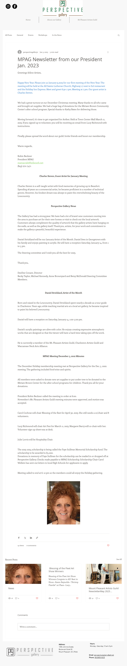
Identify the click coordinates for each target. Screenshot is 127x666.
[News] (23, 574)
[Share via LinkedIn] (31, 538)
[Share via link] (37, 538)
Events (30, 35)
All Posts (8, 35)
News (11, 588)
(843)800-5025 (100, 658)
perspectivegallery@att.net (104, 655)
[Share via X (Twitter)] (25, 538)
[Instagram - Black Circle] (8, 6)
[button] (118, 35)
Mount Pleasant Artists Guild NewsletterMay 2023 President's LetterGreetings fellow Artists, (104, 590)
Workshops (42, 35)
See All (119, 559)
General (20, 35)
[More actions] (107, 52)
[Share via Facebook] (19, 538)
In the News (57, 35)
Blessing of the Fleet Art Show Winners (61, 570)
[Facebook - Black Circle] (14, 6)
